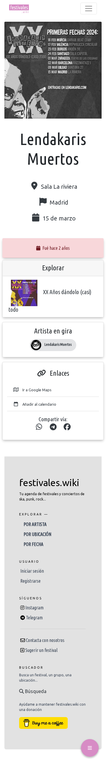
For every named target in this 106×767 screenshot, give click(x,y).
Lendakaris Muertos (58, 344)
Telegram (34, 617)
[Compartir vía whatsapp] (38, 427)
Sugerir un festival (41, 650)
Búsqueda (35, 691)
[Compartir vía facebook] (67, 427)
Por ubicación (37, 534)
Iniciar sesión (32, 571)
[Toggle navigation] (88, 8)
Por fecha (33, 544)
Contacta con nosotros (45, 640)
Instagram (34, 607)
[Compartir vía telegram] (53, 427)
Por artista (35, 524)
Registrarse (30, 581)
